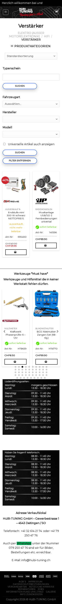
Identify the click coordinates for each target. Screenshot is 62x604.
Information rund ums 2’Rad (25, 591)
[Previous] (4, 331)
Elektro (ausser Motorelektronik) (26, 34)
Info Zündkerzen (31, 594)
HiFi (47, 36)
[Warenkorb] (56, 12)
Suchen (20, 86)
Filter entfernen (20, 160)
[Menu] (6, 12)
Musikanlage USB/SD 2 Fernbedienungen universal (46, 217)
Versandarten (17, 586)
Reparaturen (26, 589)
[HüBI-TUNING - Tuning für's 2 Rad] (31, 12)
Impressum (35, 581)
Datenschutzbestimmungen (31, 584)
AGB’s (22, 581)
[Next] (57, 331)
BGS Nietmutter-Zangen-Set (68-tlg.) (27, 334)
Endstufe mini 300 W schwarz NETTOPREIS (16, 215)
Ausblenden (51, 3)
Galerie (51, 591)
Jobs (41, 589)
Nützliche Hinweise (41, 586)
